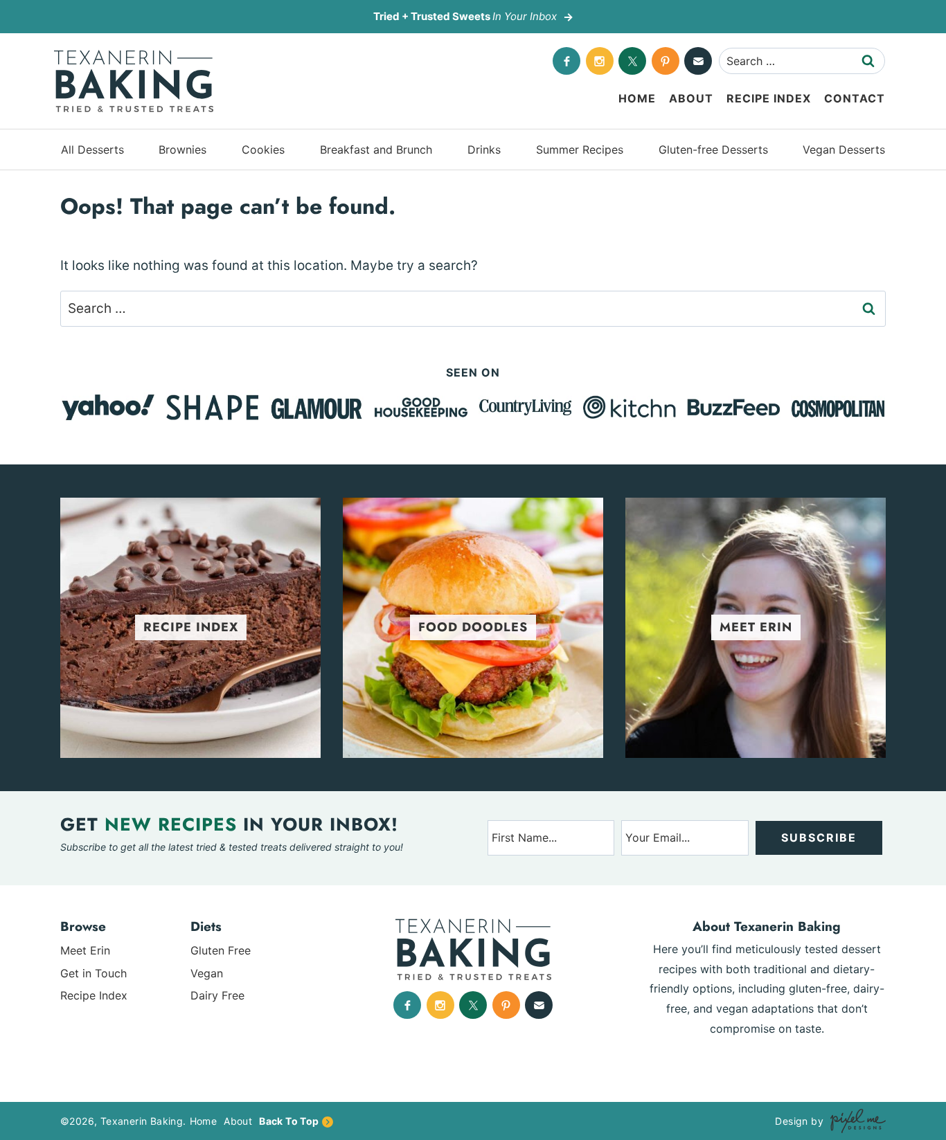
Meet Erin (85, 950)
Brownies (182, 149)
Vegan (206, 973)
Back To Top (289, 1121)
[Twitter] (632, 61)
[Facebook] (566, 61)
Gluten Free (220, 950)
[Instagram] (600, 61)
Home (637, 98)
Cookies (263, 149)
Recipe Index (768, 98)
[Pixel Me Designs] (854, 1121)
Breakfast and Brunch (376, 149)
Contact (854, 98)
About (691, 98)
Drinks (484, 149)
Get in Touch (93, 973)
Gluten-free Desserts (713, 149)
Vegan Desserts (844, 149)
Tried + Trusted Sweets (465, 16)
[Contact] (698, 61)
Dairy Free (217, 995)
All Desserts (92, 149)
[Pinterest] (665, 61)
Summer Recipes (579, 149)
